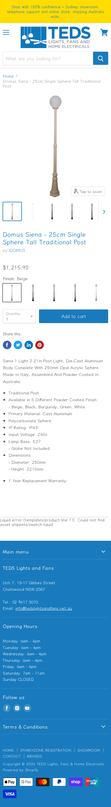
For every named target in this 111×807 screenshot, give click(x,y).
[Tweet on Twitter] (18, 345)
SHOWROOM (88, 750)
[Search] (100, 58)
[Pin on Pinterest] (39, 345)
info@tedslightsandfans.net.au (43, 608)
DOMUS (17, 250)
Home (8, 75)
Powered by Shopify (20, 769)
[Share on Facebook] (7, 345)
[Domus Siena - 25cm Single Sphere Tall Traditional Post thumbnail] (12, 211)
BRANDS (34, 756)
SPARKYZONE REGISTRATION (45, 750)
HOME (8, 750)
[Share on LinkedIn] (28, 345)
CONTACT (12, 756)
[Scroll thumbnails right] (103, 211)
